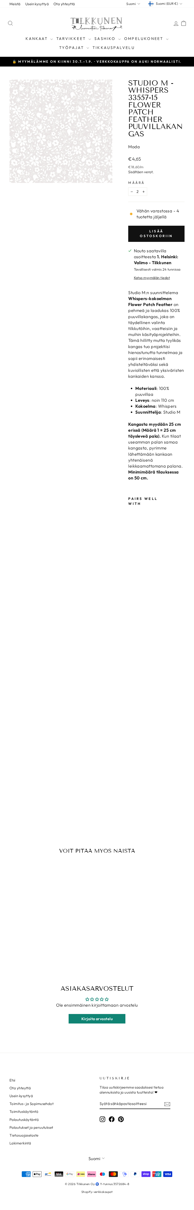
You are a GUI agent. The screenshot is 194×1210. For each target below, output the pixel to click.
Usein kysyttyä (37, 4)
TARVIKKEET (71, 38)
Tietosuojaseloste (24, 1135)
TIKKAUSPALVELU (114, 47)
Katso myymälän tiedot (152, 278)
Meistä (15, 4)
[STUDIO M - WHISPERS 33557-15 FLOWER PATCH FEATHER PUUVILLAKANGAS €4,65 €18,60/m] (133, 656)
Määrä (136, 183)
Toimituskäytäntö (23, 1111)
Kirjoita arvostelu (97, 1018)
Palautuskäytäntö (24, 1119)
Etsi (12, 1080)
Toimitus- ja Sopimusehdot (31, 1103)
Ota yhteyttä (64, 4)
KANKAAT (37, 38)
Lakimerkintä (20, 1143)
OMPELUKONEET (144, 38)
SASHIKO (105, 38)
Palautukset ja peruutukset (31, 1127)
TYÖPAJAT (72, 47)
